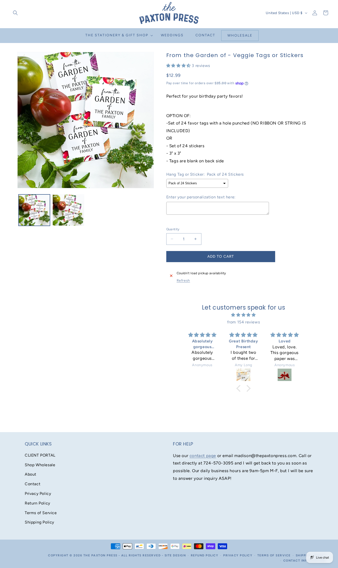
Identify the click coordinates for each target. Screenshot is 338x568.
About (30, 474)
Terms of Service (41, 512)
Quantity (173, 229)
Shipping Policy (39, 522)
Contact (32, 484)
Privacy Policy (38, 493)
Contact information (304, 560)
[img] (243, 315)
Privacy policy (237, 555)
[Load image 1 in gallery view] (34, 210)
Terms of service (274, 555)
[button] (15, 12)
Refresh (183, 280)
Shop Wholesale (40, 465)
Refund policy (204, 555)
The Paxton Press (100, 555)
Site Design (175, 555)
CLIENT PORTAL (40, 455)
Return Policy (37, 503)
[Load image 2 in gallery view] (68, 210)
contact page (203, 455)
